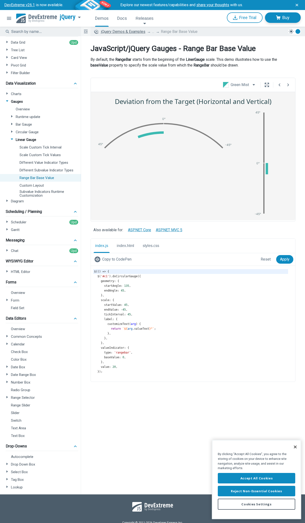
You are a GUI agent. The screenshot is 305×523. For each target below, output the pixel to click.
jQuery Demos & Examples (123, 31)
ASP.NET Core (139, 230)
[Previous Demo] (279, 85)
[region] (256, 479)
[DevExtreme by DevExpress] (36, 18)
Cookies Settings (256, 504)
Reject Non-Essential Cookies (256, 491)
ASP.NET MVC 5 (169, 230)
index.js (101, 246)
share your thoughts (212, 5)
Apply (285, 259)
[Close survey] (297, 5)
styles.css (151, 246)
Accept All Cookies (256, 478)
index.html (125, 246)
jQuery (68, 17)
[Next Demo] (288, 85)
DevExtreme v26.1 (19, 5)
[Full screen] (267, 85)
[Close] (295, 447)
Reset (266, 259)
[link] (114, 259)
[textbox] (43, 31)
